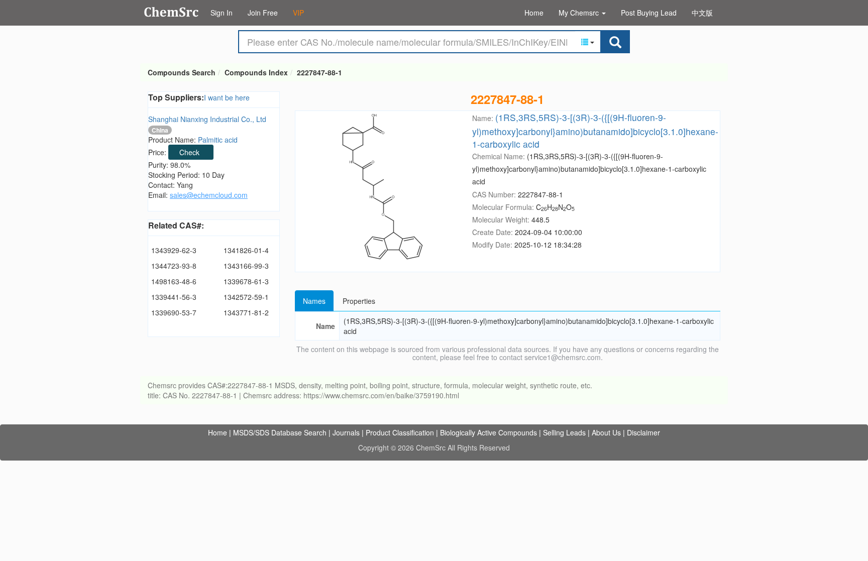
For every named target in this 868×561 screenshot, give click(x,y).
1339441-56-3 (173, 297)
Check (189, 152)
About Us (606, 432)
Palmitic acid (218, 140)
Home (534, 13)
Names (314, 301)
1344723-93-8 (173, 266)
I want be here (227, 97)
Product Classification (400, 432)
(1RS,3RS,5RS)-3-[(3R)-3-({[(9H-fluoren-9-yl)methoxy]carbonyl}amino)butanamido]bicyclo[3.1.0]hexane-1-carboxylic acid (595, 130)
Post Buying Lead (649, 13)
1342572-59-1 (246, 297)
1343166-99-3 (246, 266)
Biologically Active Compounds (488, 432)
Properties (359, 301)
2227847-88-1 (319, 72)
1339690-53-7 (173, 312)
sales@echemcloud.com (209, 195)
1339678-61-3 (246, 281)
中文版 (702, 13)
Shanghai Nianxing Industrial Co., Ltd (207, 119)
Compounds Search (171, 12)
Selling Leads (564, 432)
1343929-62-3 (173, 250)
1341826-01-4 (246, 250)
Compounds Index (256, 72)
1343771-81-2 (246, 312)
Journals (346, 432)
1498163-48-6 (173, 281)
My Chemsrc (580, 13)
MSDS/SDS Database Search (280, 432)
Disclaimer (643, 432)
